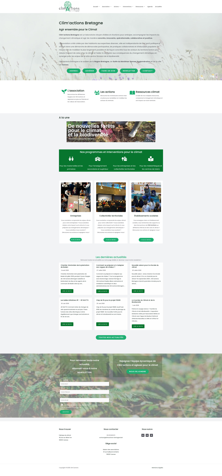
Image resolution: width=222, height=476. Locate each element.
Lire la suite (67, 291)
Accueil (95, 6)
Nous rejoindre (137, 371)
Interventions (127, 6)
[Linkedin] (151, 435)
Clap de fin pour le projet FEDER (108, 300)
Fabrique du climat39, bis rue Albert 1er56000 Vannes (65, 437)
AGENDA (74, 71)
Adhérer (89, 71)
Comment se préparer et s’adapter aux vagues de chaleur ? (110, 266)
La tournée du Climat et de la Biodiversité (143, 301)
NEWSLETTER (129, 71)
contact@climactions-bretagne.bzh (111, 437)
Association (106, 6)
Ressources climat (147, 92)
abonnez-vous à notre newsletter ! (130, 260)
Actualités (158, 6)
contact (148, 71)
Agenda (150, 6)
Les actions (107, 92)
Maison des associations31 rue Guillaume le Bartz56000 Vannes (111, 452)
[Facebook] (147, 435)
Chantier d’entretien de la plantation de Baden (75, 266)
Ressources (139, 6)
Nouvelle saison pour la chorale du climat (145, 266)
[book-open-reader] (151, 159)
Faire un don (108, 71)
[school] (98, 159)
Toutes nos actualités (111, 337)
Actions (116, 6)
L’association (76, 91)
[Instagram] (142, 435)
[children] (71, 159)
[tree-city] (124, 159)
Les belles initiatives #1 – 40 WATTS (74, 300)
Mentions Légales (157, 468)
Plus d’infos (75, 239)
